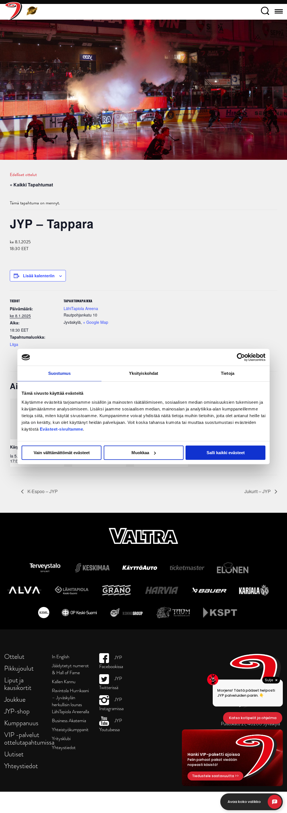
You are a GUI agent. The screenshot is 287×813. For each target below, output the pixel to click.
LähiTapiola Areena (81, 308)
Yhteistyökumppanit (70, 729)
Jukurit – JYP (258, 491)
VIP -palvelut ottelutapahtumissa (29, 738)
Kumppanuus (21, 723)
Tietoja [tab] (227, 373)
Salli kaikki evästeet (226, 452)
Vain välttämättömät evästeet (62, 452)
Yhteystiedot (21, 766)
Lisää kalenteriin (39, 275)
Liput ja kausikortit (17, 683)
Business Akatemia (69, 720)
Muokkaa (140, 452)
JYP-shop (17, 711)
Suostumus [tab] (59, 373)
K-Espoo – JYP (42, 491)
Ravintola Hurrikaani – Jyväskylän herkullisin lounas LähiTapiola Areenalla (70, 701)
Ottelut (14, 656)
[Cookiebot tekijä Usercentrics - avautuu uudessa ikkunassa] (240, 357)
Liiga (14, 344)
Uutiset (14, 754)
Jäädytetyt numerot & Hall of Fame (70, 669)
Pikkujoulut (19, 668)
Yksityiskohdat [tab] (143, 373)
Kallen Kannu (63, 681)
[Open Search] (265, 12)
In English (60, 656)
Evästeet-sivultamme (61, 429)
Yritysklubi (61, 738)
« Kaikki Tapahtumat (31, 184)
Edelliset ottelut (23, 174)
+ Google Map (95, 322)
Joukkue (15, 699)
